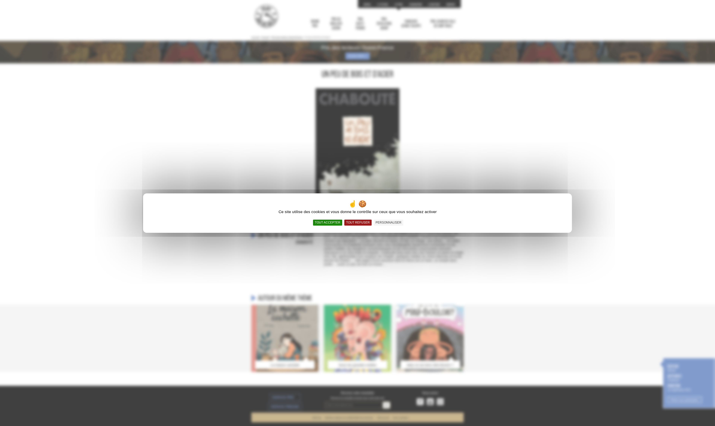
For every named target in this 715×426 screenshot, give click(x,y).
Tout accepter (327, 222)
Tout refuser (358, 222)
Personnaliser (388, 222)
